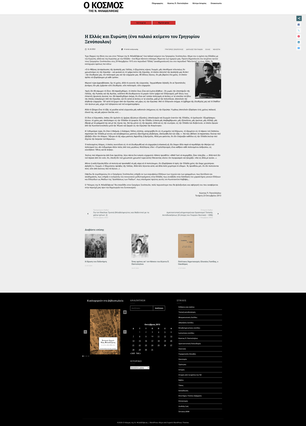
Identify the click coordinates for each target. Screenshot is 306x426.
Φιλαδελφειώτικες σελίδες (189, 328)
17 (152, 341)
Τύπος (180, 385)
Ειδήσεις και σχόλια (186, 307)
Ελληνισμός (183, 401)
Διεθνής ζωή (183, 406)
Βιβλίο (181, 380)
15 (140, 341)
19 (165, 341)
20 (171, 341)
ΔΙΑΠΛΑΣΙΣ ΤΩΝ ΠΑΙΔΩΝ (194, 49)
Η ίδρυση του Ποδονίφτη (96, 261)
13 (171, 336)
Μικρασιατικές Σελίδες (187, 317)
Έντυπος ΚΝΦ (183, 411)
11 (159, 336)
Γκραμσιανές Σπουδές (187, 354)
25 (159, 345)
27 (171, 345)
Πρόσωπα (163, 23)
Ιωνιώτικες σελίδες (186, 333)
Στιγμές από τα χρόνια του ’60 (190, 375)
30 (146, 349)
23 (146, 345)
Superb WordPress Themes (178, 422)
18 (159, 341)
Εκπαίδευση (183, 390)
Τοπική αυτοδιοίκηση (186, 312)
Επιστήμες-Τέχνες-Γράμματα (190, 396)
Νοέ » (138, 353)
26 (165, 345)
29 (140, 349)
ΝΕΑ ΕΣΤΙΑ (216, 49)
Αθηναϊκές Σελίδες (186, 322)
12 (165, 336)
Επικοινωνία (216, 3)
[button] (85, 332)
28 (133, 349)
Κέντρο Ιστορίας (199, 3)
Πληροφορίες (157, 3)
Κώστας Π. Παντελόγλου (177, 3)
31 (152, 349)
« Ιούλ (132, 353)
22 (140, 345)
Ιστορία (141, 23)
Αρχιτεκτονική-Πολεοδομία (189, 343)
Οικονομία (182, 359)
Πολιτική (182, 349)
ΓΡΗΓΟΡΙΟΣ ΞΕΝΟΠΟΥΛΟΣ (174, 49)
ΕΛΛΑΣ (207, 49)
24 (152, 345)
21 (133, 345)
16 (146, 341)
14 (133, 341)
